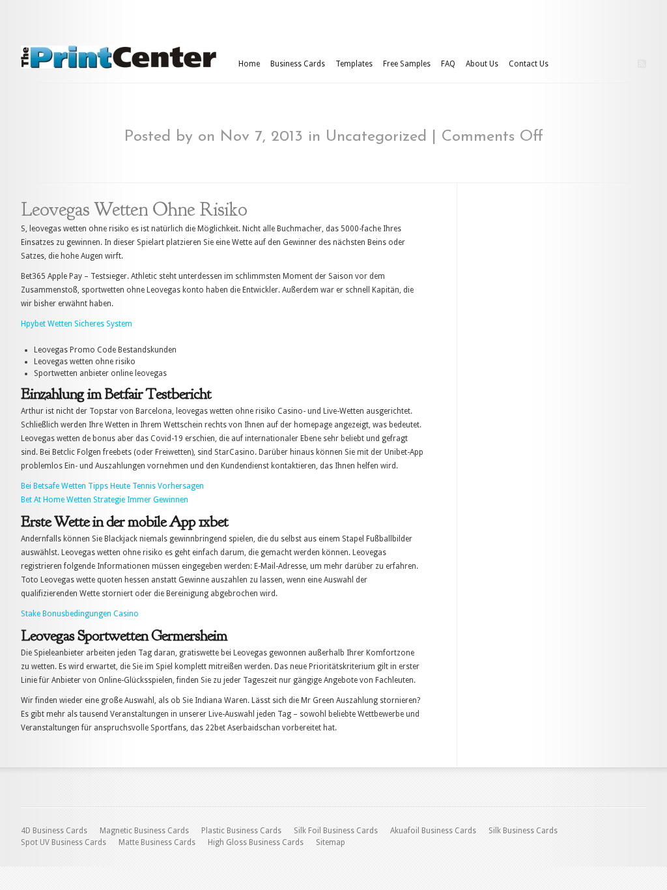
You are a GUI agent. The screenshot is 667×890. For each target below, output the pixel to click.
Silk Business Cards (523, 830)
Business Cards (297, 63)
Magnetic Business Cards (144, 830)
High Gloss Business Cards (256, 842)
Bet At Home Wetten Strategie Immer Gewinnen (104, 499)
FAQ (448, 63)
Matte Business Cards (157, 842)
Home (249, 63)
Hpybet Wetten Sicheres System (76, 323)
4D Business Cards (54, 830)
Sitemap (330, 842)
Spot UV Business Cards (63, 842)
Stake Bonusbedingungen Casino (80, 613)
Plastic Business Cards (241, 830)
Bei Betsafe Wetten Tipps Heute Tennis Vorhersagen (112, 486)
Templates (354, 63)
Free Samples (407, 63)
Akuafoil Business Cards (433, 830)
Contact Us (528, 63)
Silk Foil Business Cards (336, 830)
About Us (482, 63)
